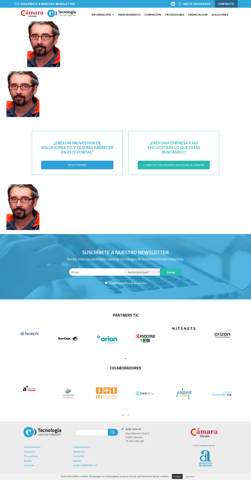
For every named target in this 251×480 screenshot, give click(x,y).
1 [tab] (125, 358)
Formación (153, 14)
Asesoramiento (129, 14)
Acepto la (127, 283)
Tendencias (79, 451)
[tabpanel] (29, 333)
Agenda (77, 460)
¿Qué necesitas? (81, 447)
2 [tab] (128, 415)
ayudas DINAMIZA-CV (85, 465)
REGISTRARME (77, 165)
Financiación (197, 14)
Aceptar (177, 476)
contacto (226, 4)
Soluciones (219, 14)
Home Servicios (32, 447)
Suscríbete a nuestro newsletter (47, 4)
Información (101, 14)
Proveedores (174, 14)
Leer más (190, 476)
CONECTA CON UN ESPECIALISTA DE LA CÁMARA (173, 165)
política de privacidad (134, 283)
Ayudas (28, 460)
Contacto (29, 465)
